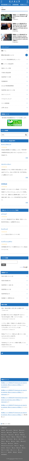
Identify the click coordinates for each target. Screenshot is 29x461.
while (24, 447)
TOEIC (4, 447)
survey (22, 445)
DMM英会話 (4, 184)
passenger (5, 443)
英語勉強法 (5, 454)
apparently (22, 430)
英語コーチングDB (6, 68)
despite (17, 434)
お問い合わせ (4, 107)
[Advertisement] (12, 365)
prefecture (11, 443)
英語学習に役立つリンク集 (8, 90)
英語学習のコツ (6, 289)
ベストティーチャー (6, 164)
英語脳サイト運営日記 (7, 298)
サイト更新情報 (5, 103)
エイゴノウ (12, 458)
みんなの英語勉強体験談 (7, 85)
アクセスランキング (6, 98)
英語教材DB (4, 81)
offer (18, 441)
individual (11, 439)
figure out (19, 436)
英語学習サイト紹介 (7, 285)
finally (25, 436)
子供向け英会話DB (6, 72)
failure (14, 436)
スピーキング (14, 450)
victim (14, 447)
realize (17, 443)
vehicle (9, 447)
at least (4, 432)
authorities (10, 432)
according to (9, 430)
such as (17, 445)
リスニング (5, 452)
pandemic (24, 441)
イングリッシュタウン (6, 241)
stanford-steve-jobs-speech (8, 445)
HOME (3, 423)
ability (4, 430)
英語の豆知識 (5, 280)
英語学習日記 (5, 293)
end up (9, 436)
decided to (12, 434)
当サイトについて (5, 94)
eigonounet (4, 387)
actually (16, 430)
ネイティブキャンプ (6, 144)
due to (4, 436)
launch (8, 441)
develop (23, 434)
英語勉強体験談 (15, 4)
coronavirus (5, 434)
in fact (16, 439)
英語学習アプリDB (6, 77)
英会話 (15, 452)
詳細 (27, 157)
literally (13, 441)
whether (19, 447)
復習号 (10, 452)
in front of (21, 439)
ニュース (21, 450)
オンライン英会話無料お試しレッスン (10, 59)
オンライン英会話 (6, 450)
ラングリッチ (4, 229)
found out (4, 439)
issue (4, 441)
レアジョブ (4, 214)
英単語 (20, 452)
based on (16, 432)
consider (22, 432)
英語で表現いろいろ (7, 276)
